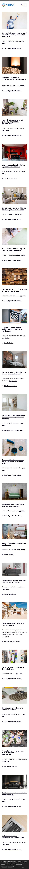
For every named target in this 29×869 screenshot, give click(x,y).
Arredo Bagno (8, 554)
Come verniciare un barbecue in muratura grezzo (13, 624)
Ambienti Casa (8, 430)
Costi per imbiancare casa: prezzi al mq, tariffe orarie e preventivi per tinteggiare (14, 34)
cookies (3, 864)
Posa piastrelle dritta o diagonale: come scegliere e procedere (14, 249)
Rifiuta (10, 866)
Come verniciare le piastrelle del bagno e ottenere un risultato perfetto (13, 461)
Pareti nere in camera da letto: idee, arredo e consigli (14, 793)
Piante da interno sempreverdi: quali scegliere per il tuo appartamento (13, 121)
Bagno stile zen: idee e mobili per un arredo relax (14, 544)
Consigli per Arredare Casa (12, 48)
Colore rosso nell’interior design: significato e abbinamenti (13, 166)
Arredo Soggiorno (10, 594)
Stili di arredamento (10, 179)
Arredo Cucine (8, 343)
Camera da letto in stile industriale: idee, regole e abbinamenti (14, 373)
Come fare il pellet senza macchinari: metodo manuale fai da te (14, 79)
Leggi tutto (20, 86)
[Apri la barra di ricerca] (21, 5)
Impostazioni (17, 866)
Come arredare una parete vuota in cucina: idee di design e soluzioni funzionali (14, 416)
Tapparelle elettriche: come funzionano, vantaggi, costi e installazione (12, 329)
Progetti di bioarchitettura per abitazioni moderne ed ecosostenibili (12, 752)
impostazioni (19, 864)
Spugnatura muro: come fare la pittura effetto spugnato (13, 505)
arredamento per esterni (12, 642)
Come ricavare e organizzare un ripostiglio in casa (13, 668)
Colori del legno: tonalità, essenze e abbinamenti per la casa (14, 290)
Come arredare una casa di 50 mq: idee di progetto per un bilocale (14, 209)
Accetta (4, 866)
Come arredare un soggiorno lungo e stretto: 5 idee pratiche (14, 581)
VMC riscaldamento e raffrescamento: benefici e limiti (13, 836)
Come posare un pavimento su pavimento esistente (12, 709)
